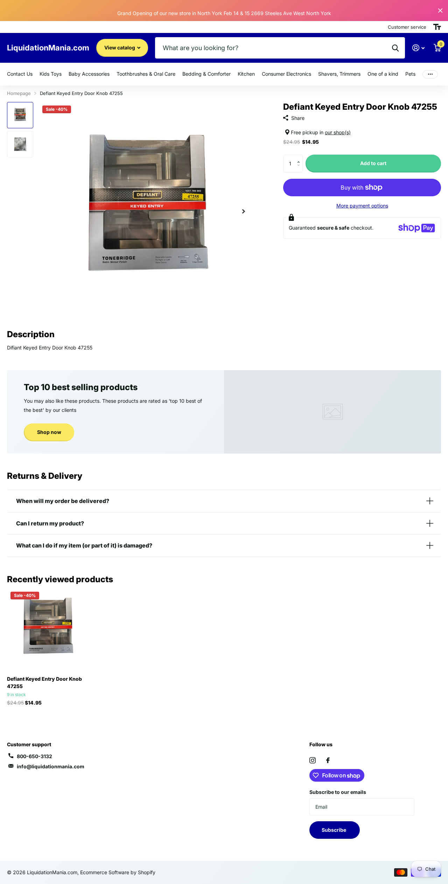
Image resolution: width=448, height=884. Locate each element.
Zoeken (395, 48)
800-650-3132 (34, 756)
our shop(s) (338, 132)
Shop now (49, 432)
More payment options (362, 206)
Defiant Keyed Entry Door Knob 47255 (44, 682)
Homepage (19, 93)
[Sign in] (418, 48)
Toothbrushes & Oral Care (146, 74)
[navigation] (20, 115)
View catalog (120, 47)
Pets (410, 74)
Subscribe (334, 830)
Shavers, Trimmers (339, 74)
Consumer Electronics (286, 74)
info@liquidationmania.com (50, 766)
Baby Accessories (89, 74)
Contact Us (20, 74)
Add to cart (373, 163)
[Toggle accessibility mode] (437, 27)
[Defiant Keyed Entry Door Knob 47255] (48, 629)
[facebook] (328, 760)
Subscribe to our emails (337, 792)
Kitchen (246, 74)
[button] (300, 157)
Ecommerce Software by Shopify (117, 872)
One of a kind (383, 74)
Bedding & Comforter (206, 74)
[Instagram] (312, 760)
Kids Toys (51, 74)
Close (440, 10)
